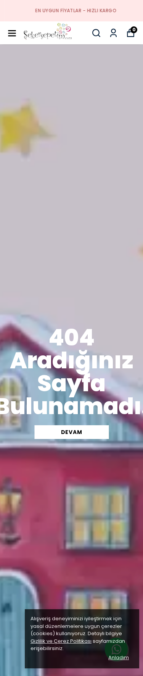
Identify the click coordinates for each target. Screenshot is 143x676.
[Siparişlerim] (113, 33)
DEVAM (71, 432)
